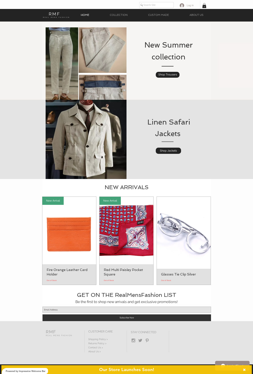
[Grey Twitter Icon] (140, 340)
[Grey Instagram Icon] (133, 340)
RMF (54, 14)
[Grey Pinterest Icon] (147, 340)
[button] (204, 5)
